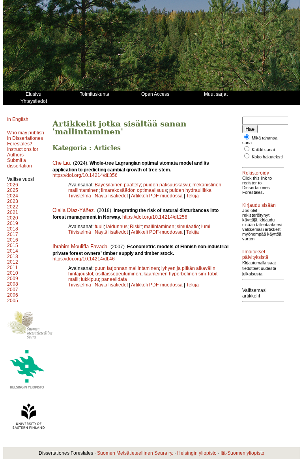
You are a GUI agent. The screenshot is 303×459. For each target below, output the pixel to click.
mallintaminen (159, 226)
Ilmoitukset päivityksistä (255, 254)
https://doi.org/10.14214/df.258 (154, 217)
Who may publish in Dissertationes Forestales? (25, 138)
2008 (12, 284)
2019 (12, 223)
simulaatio (188, 226)
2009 (12, 278)
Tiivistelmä (79, 196)
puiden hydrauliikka (190, 190)
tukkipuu (90, 279)
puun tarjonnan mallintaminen (127, 268)
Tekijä (192, 196)
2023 (12, 201)
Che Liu (61, 163)
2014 (12, 251)
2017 (12, 234)
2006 (12, 295)
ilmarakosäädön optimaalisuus (134, 190)
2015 (12, 245)
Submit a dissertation (19, 163)
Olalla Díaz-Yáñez (73, 210)
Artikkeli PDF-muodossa (157, 196)
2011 (12, 267)
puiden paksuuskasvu (166, 185)
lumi (205, 226)
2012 (12, 262)
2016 (12, 240)
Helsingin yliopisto (197, 453)
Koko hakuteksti (267, 156)
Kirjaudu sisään (259, 205)
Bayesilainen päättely (118, 185)
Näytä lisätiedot (112, 196)
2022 (12, 207)
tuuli (99, 226)
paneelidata (114, 279)
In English (17, 119)
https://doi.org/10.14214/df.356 (85, 175)
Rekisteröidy (255, 173)
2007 (12, 289)
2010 (12, 273)
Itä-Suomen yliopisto (242, 453)
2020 (12, 218)
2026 (12, 185)
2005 (12, 300)
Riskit (136, 226)
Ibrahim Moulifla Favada (79, 246)
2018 (12, 229)
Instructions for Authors (22, 152)
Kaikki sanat (263, 149)
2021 (12, 212)
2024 (12, 196)
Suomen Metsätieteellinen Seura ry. (135, 453)
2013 (12, 256)
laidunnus (116, 226)
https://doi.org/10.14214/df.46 (83, 259)
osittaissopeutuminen (118, 274)
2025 (12, 190)
